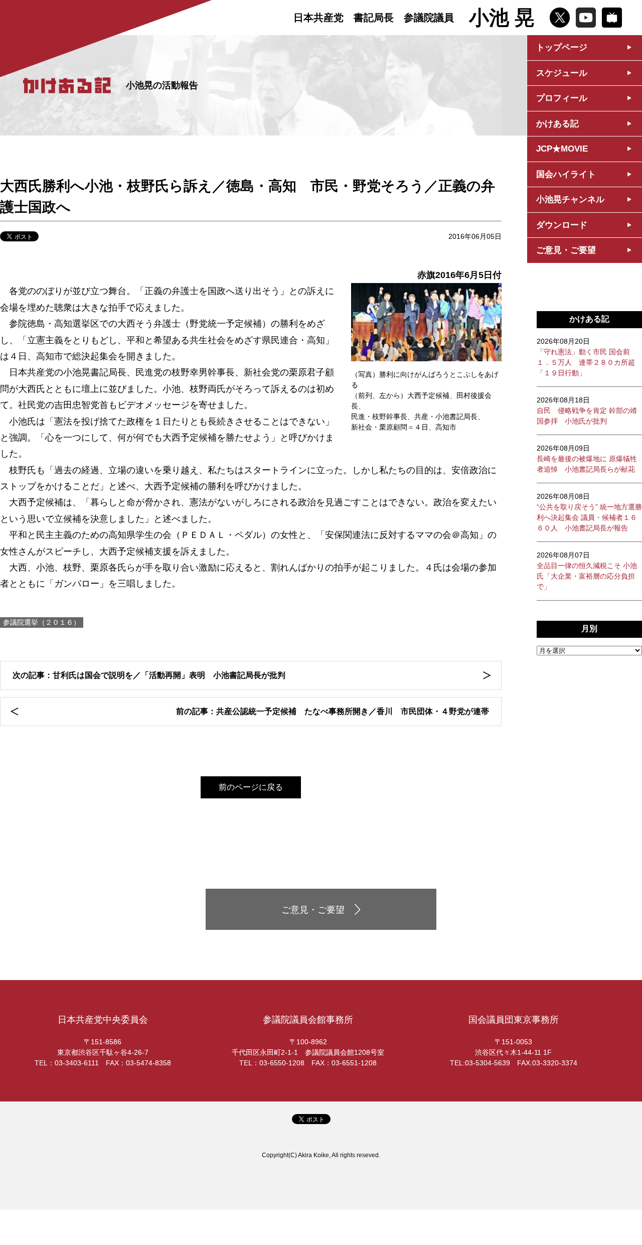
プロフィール (561, 98)
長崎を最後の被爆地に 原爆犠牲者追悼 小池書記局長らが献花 (587, 458)
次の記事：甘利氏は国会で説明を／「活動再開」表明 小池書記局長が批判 (149, 675)
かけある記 (557, 123)
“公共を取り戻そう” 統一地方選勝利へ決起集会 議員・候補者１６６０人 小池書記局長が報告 (589, 512)
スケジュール (561, 73)
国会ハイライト (566, 174)
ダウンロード (561, 225)
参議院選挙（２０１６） (41, 622)
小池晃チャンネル (570, 199)
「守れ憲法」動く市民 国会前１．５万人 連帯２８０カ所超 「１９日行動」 (586, 357)
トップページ (561, 47)
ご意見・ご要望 (566, 250)
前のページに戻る (251, 787)
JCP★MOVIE (562, 149)
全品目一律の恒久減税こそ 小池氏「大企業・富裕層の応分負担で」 (587, 571)
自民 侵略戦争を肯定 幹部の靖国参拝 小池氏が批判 (587, 410)
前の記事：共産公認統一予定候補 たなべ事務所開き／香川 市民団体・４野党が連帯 (332, 711)
